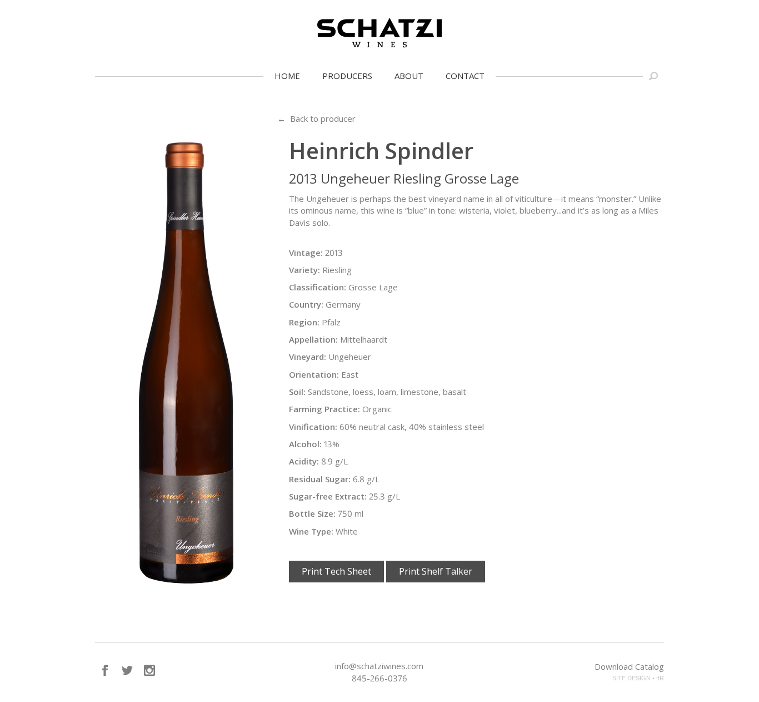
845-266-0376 (379, 678)
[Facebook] (105, 670)
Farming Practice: (324, 408)
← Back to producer (316, 118)
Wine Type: (311, 531)
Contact (465, 75)
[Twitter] (127, 670)
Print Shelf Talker (435, 571)
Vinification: (313, 426)
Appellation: (313, 339)
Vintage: (306, 252)
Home (287, 75)
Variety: (304, 269)
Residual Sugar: (320, 479)
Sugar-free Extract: (328, 496)
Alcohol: (305, 443)
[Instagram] (149, 670)
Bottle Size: (312, 513)
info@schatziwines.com (379, 665)
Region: (304, 322)
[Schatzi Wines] (379, 33)
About (409, 75)
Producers (347, 75)
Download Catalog (629, 666)
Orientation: (314, 374)
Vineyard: (307, 356)
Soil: (297, 391)
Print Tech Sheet (336, 571)
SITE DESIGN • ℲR (638, 678)
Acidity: (304, 461)
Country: (306, 304)
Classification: (317, 287)
